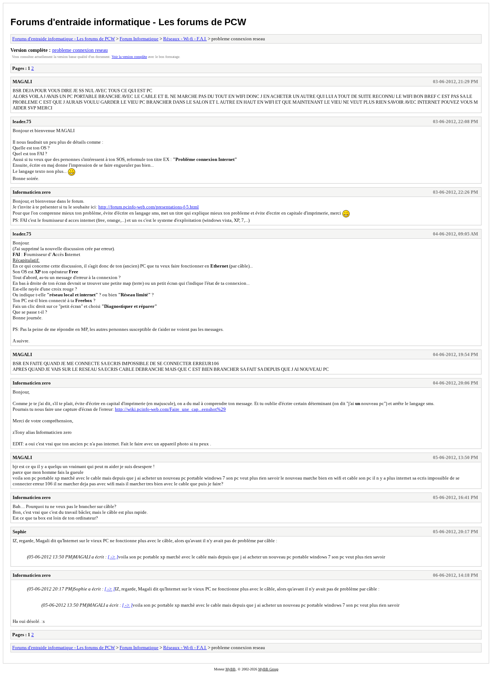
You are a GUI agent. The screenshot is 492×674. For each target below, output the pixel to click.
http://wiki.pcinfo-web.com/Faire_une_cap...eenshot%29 (170, 409)
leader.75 (22, 121)
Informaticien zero (32, 192)
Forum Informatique (139, 38)
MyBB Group (268, 669)
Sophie (19, 531)
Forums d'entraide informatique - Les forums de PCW (128, 22)
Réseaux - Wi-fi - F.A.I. (185, 38)
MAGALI (22, 81)
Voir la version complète (129, 57)
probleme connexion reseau (80, 50)
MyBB (230, 669)
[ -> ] (113, 557)
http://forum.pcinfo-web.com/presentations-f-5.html (148, 207)
